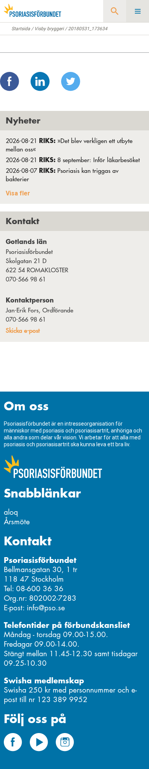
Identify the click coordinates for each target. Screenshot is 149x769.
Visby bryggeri (49, 28)
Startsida (20, 28)
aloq (11, 512)
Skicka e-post (23, 330)
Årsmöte (17, 522)
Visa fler (18, 193)
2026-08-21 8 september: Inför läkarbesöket (73, 160)
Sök (114, 11)
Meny (137, 11)
